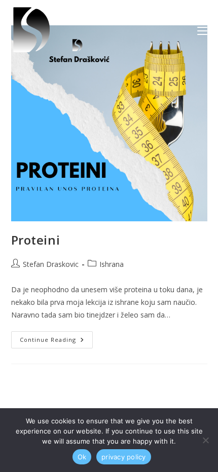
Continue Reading (56, 337)
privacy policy (123, 457)
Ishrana (111, 264)
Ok (82, 457)
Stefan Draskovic (51, 264)
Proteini (35, 239)
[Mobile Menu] (202, 30)
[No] (205, 440)
